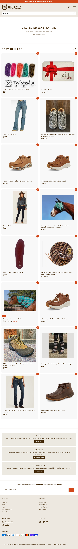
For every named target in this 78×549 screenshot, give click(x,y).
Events (3, 505)
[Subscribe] (71, 490)
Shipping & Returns (7, 509)
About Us (4, 502)
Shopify (64, 545)
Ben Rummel (47, 545)
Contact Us (39, 471)
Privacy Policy (43, 505)
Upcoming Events (39, 457)
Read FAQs (39, 441)
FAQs (3, 507)
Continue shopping (39, 34)
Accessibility (42, 502)
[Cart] (69, 7)
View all (73, 49)
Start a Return (43, 509)
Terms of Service (43, 507)
